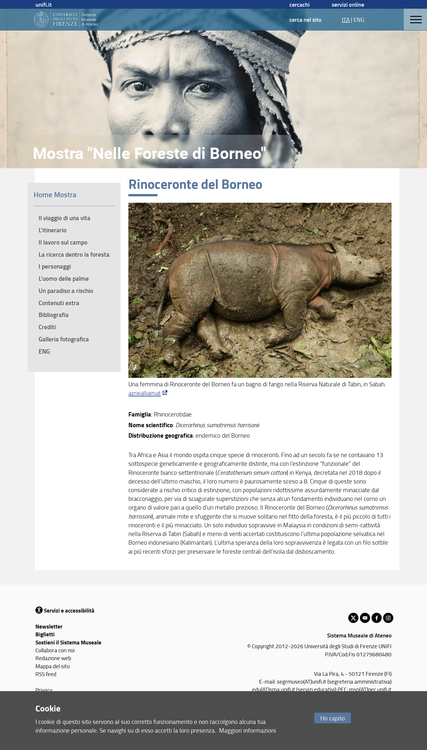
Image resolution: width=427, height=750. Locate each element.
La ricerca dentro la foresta (74, 254)
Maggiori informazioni (247, 730)
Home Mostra (55, 194)
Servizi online (348, 4)
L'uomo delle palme (64, 278)
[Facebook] (377, 618)
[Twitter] (353, 618)
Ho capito (332, 718)
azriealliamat (144, 393)
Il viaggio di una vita (64, 217)
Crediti (47, 327)
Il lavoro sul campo (63, 242)
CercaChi (299, 4)
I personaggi (55, 266)
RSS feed (45, 674)
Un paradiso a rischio (66, 290)
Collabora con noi (55, 650)
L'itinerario (53, 230)
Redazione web (53, 658)
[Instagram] (388, 618)
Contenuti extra (59, 302)
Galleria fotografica (64, 339)
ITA (346, 19)
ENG (359, 19)
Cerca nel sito (305, 19)
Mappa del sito (52, 666)
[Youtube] (365, 618)
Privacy (43, 690)
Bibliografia (54, 314)
